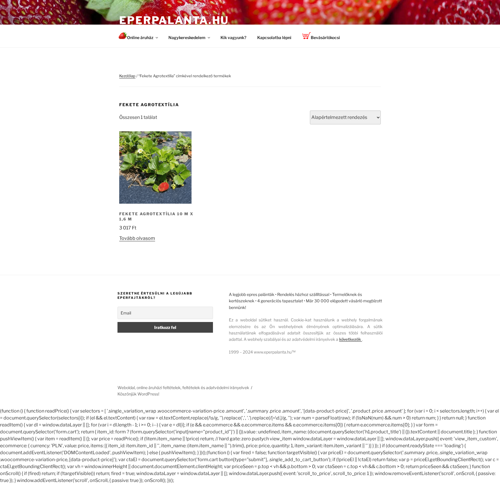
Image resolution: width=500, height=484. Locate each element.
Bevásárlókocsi (325, 37)
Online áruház (140, 37)
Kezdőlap (127, 75)
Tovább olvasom (137, 238)
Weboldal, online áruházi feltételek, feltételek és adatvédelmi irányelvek (183, 387)
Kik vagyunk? (233, 37)
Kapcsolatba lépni (274, 37)
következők (350, 339)
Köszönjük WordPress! (138, 393)
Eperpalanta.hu (174, 20)
